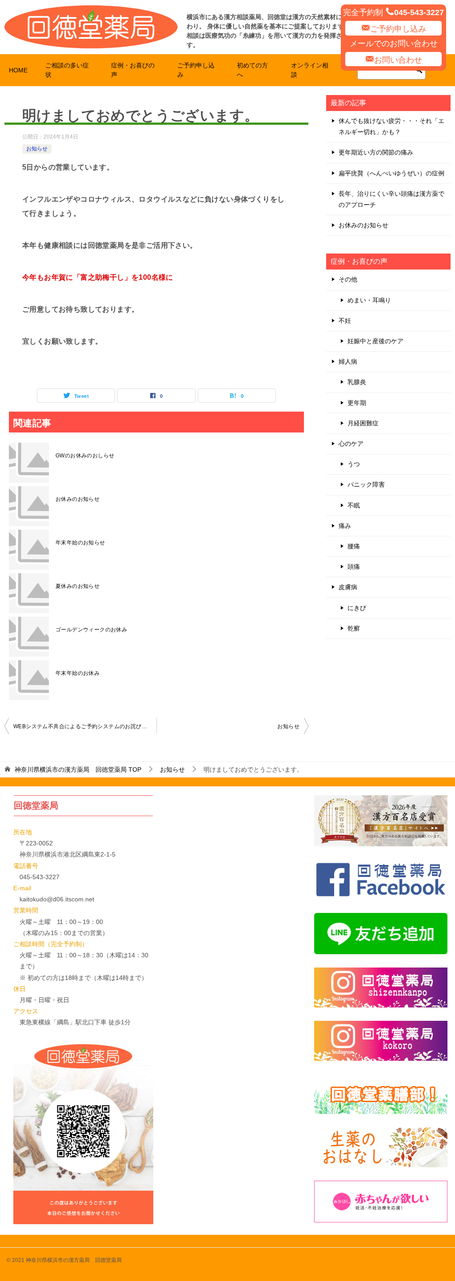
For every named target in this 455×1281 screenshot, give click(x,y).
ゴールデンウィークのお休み (91, 630)
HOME (18, 70)
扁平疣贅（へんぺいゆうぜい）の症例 (391, 173)
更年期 (356, 402)
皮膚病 (348, 587)
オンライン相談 (309, 70)
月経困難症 (363, 423)
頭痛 (353, 566)
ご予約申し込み (398, 28)
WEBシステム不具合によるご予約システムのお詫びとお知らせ (84, 726)
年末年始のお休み (78, 673)
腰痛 (353, 546)
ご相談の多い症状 (67, 70)
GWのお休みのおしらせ (85, 455)
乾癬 (353, 628)
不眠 (353, 505)
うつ (353, 464)
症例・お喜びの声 (133, 70)
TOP (78, 769)
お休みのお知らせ (78, 499)
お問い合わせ (398, 60)
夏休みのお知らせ (78, 586)
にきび (356, 607)
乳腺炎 (356, 381)
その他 (348, 279)
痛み (345, 525)
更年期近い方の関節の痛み (376, 152)
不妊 (345, 320)
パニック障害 (366, 484)
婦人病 (348, 361)
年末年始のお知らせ (80, 542)
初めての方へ (252, 70)
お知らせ (37, 149)
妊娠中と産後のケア (375, 341)
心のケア (351, 443)
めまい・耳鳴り (369, 300)
